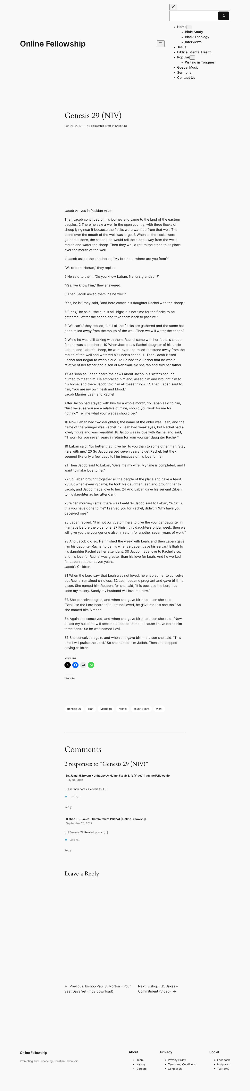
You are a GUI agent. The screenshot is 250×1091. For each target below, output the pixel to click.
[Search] (223, 16)
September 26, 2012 (79, 823)
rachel (123, 708)
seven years (141, 708)
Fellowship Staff (101, 125)
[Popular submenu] (192, 57)
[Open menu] (161, 43)
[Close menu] (173, 7)
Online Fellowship (53, 43)
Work (159, 708)
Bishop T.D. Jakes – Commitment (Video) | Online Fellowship (106, 819)
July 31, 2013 (74, 780)
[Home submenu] (189, 27)
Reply (68, 807)
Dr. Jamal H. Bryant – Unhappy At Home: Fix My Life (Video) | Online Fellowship (118, 775)
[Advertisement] (125, 168)
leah (90, 708)
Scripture (121, 125)
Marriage (106, 708)
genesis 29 (74, 708)
